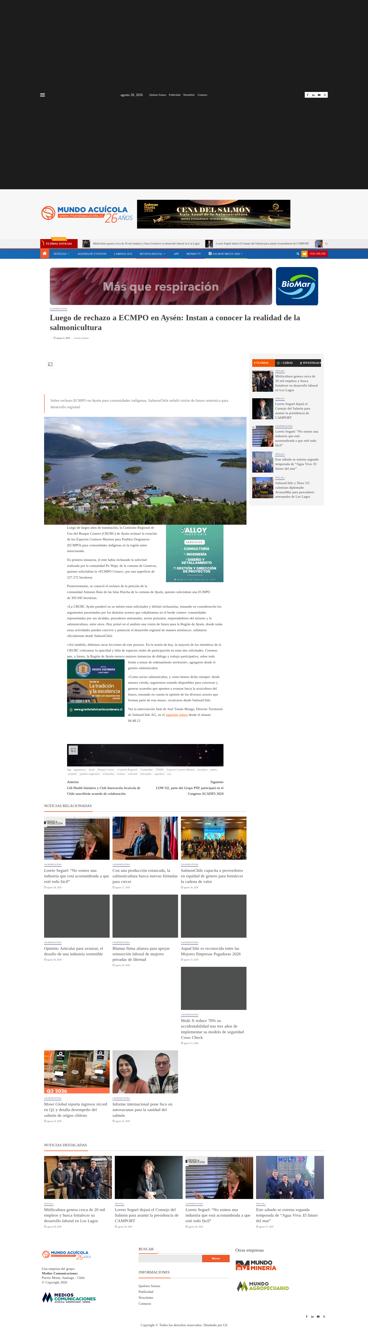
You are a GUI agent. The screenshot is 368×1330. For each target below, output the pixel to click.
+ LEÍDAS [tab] (287, 362)
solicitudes (145, 773)
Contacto (202, 94)
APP (176, 253)
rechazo (121, 773)
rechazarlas (108, 773)
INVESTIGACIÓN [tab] (312, 362)
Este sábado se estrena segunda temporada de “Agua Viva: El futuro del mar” (297, 463)
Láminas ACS (123, 253)
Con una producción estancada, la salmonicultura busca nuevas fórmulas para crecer (145, 876)
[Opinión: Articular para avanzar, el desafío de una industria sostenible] (77, 916)
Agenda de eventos (92, 253)
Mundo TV (193, 253)
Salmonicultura (58, 309)
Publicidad (174, 94)
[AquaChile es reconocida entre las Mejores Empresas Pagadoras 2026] (213, 916)
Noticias (60, 253)
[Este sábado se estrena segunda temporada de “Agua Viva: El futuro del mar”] (262, 462)
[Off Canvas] (42, 95)
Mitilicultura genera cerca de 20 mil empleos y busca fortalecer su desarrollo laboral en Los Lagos (146, 243)
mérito (213, 769)
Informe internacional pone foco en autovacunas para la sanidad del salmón (142, 1110)
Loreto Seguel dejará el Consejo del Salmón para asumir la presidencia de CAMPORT (262, 243)
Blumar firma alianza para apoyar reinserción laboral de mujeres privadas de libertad (141, 954)
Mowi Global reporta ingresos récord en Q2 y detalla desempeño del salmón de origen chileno (75, 1110)
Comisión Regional (127, 769)
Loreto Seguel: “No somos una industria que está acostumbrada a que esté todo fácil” (76, 876)
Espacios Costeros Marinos (181, 769)
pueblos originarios (90, 773)
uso (169, 773)
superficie (159, 773)
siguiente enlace (177, 715)
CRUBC (159, 769)
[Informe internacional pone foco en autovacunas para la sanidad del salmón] (145, 1071)
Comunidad (146, 769)
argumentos (80, 769)
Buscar (146, 1249)
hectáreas (202, 769)
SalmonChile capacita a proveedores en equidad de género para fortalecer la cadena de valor (212, 876)
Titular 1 (280, 371)
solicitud (132, 773)
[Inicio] (45, 253)
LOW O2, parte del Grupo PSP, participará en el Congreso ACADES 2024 (189, 788)
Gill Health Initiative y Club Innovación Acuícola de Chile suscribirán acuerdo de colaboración (103, 788)
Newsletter (189, 94)
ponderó (72, 773)
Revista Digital (151, 253)
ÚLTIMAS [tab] (262, 362)
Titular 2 (280, 478)
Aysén (92, 769)
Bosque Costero (106, 769)
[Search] (298, 254)
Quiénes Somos (157, 94)
